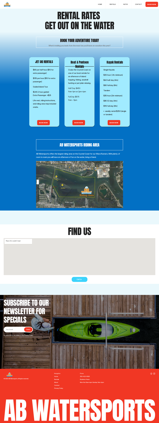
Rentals (56, 379)
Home (56, 376)
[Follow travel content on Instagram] (151, 373)
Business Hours (85, 379)
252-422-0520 (85, 376)
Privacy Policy (58, 388)
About (56, 382)
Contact (56, 385)
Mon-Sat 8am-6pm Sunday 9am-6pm (92, 382)
